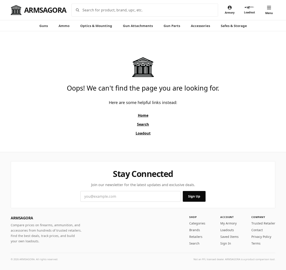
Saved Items (229, 237)
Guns (43, 25)
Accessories (200, 25)
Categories (197, 223)
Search (194, 243)
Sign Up (194, 196)
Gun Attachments (138, 25)
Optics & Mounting (96, 25)
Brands (194, 230)
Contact (257, 230)
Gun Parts (172, 25)
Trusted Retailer (263, 223)
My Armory (228, 223)
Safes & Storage (234, 25)
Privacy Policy (261, 237)
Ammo (64, 25)
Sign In (225, 243)
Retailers (195, 237)
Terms (256, 243)
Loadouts (227, 230)
